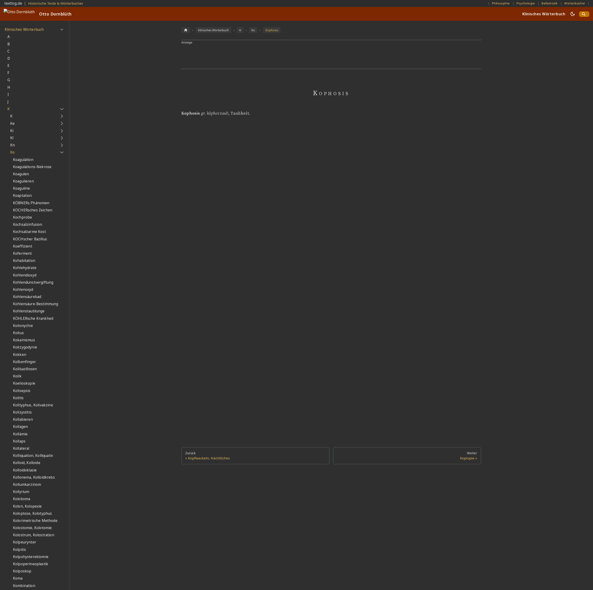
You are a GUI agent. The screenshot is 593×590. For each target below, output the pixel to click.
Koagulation (23, 159)
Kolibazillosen (25, 369)
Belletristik (550, 3)
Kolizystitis (22, 412)
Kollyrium (21, 491)
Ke (12, 123)
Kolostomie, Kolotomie (32, 527)
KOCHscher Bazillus (30, 239)
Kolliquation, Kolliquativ (33, 455)
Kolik (17, 376)
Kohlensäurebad (27, 296)
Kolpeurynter (24, 542)
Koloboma (21, 498)
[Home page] (185, 30)
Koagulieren (23, 181)
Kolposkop (22, 571)
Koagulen (21, 174)
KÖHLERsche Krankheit (33, 318)
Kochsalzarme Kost (29, 231)
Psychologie (526, 3)
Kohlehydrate (24, 267)
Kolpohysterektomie (30, 556)
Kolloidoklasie (25, 470)
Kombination (24, 585)
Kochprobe (22, 217)
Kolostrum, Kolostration (33, 535)
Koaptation (22, 195)
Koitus (18, 332)
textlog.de (13, 3)
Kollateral (21, 448)
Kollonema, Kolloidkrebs (34, 477)
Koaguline (21, 188)
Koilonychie (23, 325)
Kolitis (18, 397)
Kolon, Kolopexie (27, 506)
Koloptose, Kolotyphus (32, 513)
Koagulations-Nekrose (32, 166)
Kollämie (20, 434)
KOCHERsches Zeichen (32, 210)
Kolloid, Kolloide (26, 462)
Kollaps (19, 441)
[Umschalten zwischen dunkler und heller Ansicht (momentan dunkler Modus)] (572, 14)
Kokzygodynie (25, 347)
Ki (11, 130)
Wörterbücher (574, 3)
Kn (12, 145)
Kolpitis (19, 549)
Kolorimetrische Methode (35, 520)
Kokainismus (24, 340)
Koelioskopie (24, 383)
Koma (18, 578)
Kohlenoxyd (23, 289)
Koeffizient (22, 246)
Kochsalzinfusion (27, 224)
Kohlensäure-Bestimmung (35, 303)
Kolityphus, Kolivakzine (33, 405)
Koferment (22, 253)
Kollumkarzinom (27, 484)
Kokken (19, 354)
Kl (11, 137)
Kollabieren (23, 419)
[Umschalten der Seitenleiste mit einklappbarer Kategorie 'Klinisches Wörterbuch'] (62, 29)
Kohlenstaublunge (29, 311)
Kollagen (20, 426)
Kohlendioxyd (24, 275)
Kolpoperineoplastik (30, 564)
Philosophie (501, 3)
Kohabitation (24, 260)
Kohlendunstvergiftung (33, 282)
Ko (12, 152)
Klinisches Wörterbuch (543, 13)
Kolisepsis (22, 390)
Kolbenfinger (24, 361)
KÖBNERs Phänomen (31, 203)
